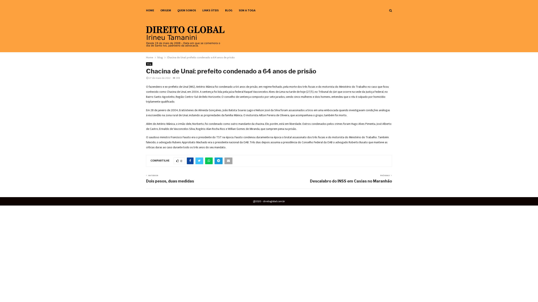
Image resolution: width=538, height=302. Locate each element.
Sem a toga (247, 10)
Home (150, 10)
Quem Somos (186, 10)
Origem (165, 10)
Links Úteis (210, 10)
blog (228, 10)
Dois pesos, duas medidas (170, 181)
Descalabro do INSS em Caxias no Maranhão (351, 181)
